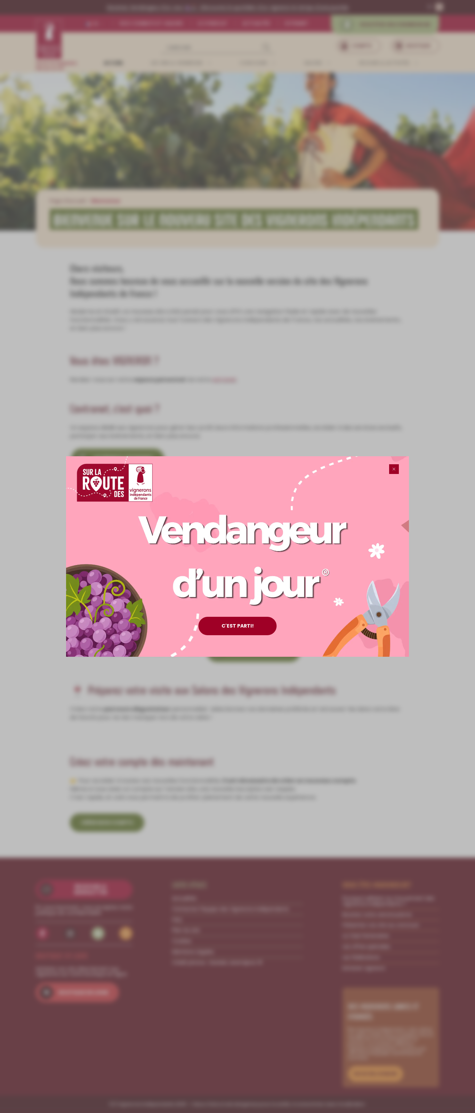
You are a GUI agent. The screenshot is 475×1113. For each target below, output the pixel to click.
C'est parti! (238, 625)
